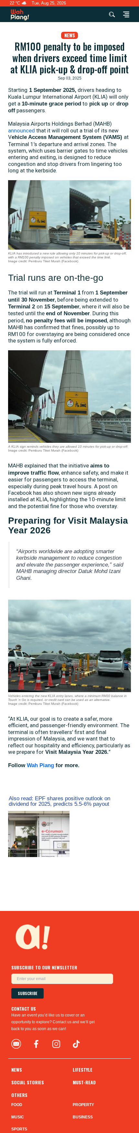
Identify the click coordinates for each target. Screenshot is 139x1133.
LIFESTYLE (82, 1070)
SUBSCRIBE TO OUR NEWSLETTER (44, 967)
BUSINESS (83, 1117)
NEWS (16, 1070)
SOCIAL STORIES (27, 1082)
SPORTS (19, 1129)
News (69, 35)
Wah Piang (40, 765)
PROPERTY (83, 1104)
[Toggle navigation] (124, 14)
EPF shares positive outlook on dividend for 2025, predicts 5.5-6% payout (59, 801)
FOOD (16, 1104)
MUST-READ (84, 1082)
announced (22, 130)
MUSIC (17, 1117)
